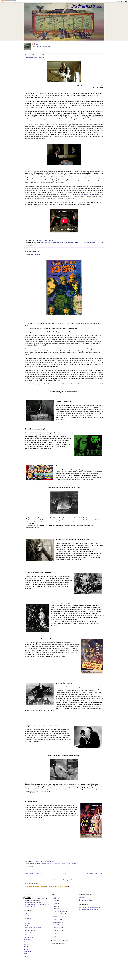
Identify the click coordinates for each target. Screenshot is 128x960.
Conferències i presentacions (33, 928)
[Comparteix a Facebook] (31, 245)
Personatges (27, 951)
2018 (55, 898)
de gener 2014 (57, 930)
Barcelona (27, 923)
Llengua (26, 944)
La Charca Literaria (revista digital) (89, 907)
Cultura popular (65, 864)
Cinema (66, 242)
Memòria (92, 242)
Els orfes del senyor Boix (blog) (88, 909)
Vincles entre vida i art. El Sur (34, 58)
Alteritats (43, 864)
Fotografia (27, 939)
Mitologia (26, 946)
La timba (82, 897)
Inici (64, 873)
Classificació (56, 864)
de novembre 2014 (59, 911)
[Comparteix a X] (29, 245)
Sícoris (35, 44)
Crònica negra (28, 932)
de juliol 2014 (57, 916)
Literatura (86, 242)
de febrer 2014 (57, 927)
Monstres (74, 864)
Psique (88, 609)
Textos (26, 956)
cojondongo (48, 188)
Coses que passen (29, 930)
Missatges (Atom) (68, 880)
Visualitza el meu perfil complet (41, 46)
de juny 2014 (57, 919)
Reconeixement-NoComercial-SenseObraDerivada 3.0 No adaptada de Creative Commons (36, 904)
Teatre (25, 954)
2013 (55, 933)
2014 (55, 909)
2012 (55, 936)
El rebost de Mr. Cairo (86, 900)
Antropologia (27, 918)
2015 (55, 906)
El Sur (80, 242)
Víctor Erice (99, 242)
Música (26, 949)
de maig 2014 (57, 922)
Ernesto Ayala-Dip (85, 194)
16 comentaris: (49, 240)
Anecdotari (59, 242)
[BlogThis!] (27, 245)
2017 (55, 900)
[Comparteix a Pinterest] (32, 245)
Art (24, 920)
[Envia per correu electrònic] (26, 245)
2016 (55, 903)
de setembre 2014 (59, 914)
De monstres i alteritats (32, 254)
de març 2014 (57, 925)
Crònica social (28, 935)
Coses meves (73, 242)
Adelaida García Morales (48, 242)
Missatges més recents (33, 873)
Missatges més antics (95, 873)
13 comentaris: (49, 861)
